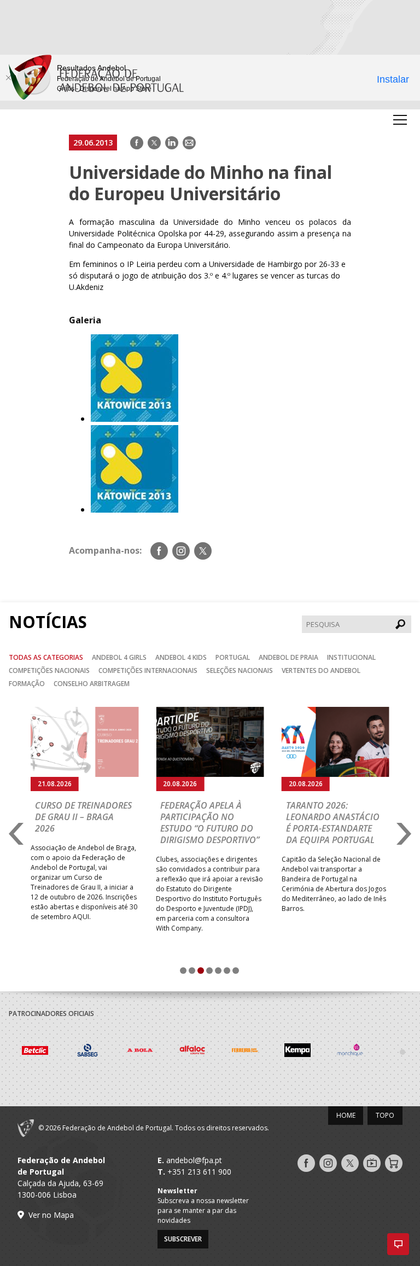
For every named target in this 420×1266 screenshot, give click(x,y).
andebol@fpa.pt (194, 1160)
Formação (27, 683)
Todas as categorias (46, 657)
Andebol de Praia (288, 657)
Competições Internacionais (147, 670)
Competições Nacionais (49, 670)
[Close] (8, 77)
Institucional (351, 657)
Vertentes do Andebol (321, 670)
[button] (398, 1244)
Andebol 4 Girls (119, 657)
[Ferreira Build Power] (245, 1052)
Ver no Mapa (51, 1215)
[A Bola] (140, 1051)
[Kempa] (297, 1051)
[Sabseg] (87, 1051)
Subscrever (183, 1239)
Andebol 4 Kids (181, 657)
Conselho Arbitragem (92, 683)
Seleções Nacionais (239, 670)
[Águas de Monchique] (350, 1051)
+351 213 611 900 (199, 1171)
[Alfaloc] (192, 1051)
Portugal (232, 657)
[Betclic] (35, 1051)
